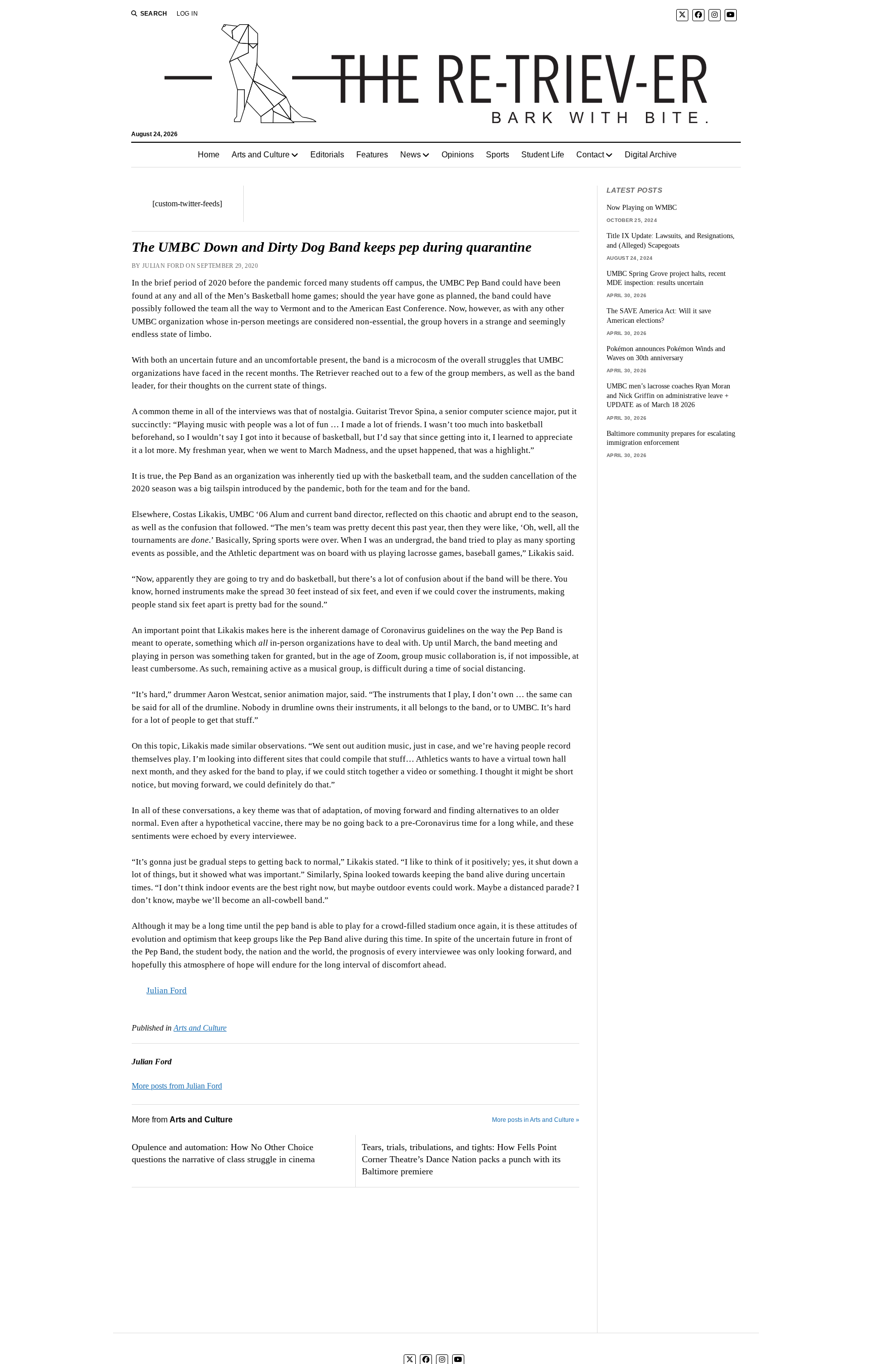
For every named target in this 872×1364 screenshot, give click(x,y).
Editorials (327, 154)
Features (372, 154)
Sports (497, 154)
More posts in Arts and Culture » (535, 1119)
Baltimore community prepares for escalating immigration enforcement (671, 438)
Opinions (458, 154)
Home (209, 154)
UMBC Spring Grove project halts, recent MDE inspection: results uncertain (666, 278)
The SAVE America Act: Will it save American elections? (659, 315)
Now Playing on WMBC (642, 207)
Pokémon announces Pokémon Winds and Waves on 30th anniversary (666, 353)
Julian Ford (166, 990)
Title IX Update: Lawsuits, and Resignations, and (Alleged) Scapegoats (671, 240)
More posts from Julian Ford (177, 1086)
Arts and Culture (261, 154)
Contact (590, 154)
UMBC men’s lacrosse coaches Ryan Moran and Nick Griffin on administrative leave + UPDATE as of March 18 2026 (668, 395)
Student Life (542, 154)
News (410, 154)
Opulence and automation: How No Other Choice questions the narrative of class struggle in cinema (223, 1153)
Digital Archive (651, 154)
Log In (187, 13)
